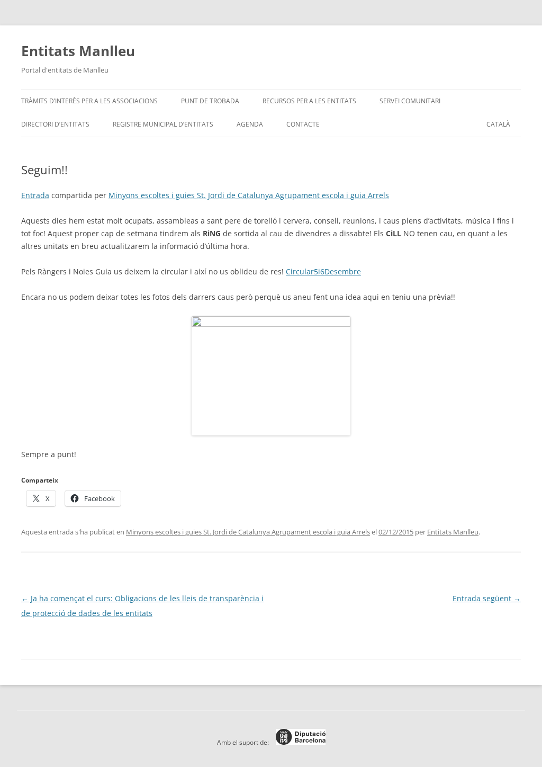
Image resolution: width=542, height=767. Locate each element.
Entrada (35, 195)
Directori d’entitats (55, 124)
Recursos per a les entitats (309, 100)
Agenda (250, 124)
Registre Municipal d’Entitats (163, 124)
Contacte (303, 124)
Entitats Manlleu (78, 50)
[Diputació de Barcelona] (298, 742)
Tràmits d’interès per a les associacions (89, 100)
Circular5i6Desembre (323, 271)
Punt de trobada (210, 100)
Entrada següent (487, 598)
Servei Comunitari (410, 100)
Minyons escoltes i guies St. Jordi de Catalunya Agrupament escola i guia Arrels (249, 195)
